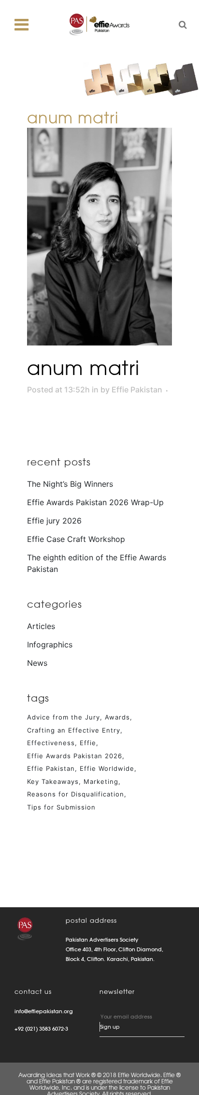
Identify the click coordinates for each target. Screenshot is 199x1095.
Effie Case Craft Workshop (76, 539)
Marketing (101, 781)
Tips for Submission (61, 807)
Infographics (49, 644)
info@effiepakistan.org (43, 1011)
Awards (117, 717)
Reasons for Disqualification (75, 794)
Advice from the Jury (63, 717)
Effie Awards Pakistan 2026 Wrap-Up (95, 502)
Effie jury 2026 (54, 520)
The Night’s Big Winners (70, 484)
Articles (41, 626)
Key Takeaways (53, 781)
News (37, 663)
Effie (88, 743)
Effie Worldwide (107, 768)
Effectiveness (51, 743)
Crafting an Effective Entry (73, 730)
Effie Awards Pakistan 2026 (74, 756)
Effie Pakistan (137, 389)
